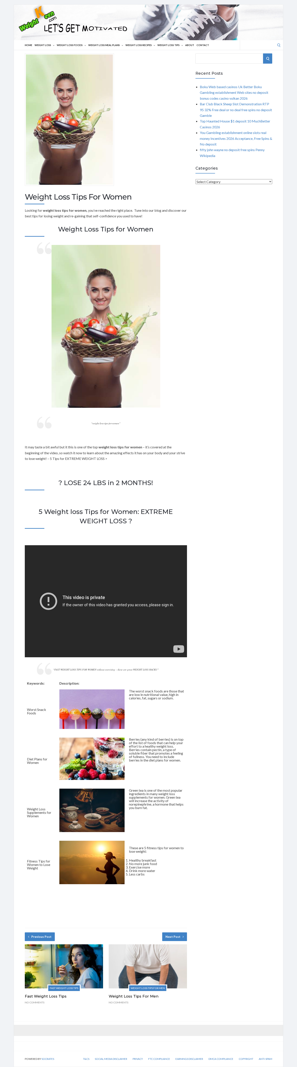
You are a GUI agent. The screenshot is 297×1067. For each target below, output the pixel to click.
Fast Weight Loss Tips (64, 988)
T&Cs (86, 1059)
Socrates (48, 1058)
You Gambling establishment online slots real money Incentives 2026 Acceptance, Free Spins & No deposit (236, 138)
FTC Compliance (159, 1059)
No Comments (34, 1002)
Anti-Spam (265, 1059)
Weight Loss (43, 45)
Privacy (138, 1059)
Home (28, 45)
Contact (203, 45)
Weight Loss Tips (168, 45)
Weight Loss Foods (70, 45)
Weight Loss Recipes (138, 45)
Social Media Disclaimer (111, 1059)
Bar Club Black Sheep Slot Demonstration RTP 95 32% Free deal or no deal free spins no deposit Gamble (236, 109)
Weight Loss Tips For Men (148, 988)
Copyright (246, 1059)
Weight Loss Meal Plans (104, 45)
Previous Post (41, 936)
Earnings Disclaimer (189, 1059)
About (189, 45)
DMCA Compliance (221, 1059)
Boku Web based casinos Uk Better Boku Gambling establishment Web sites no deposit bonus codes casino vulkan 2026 (234, 92)
